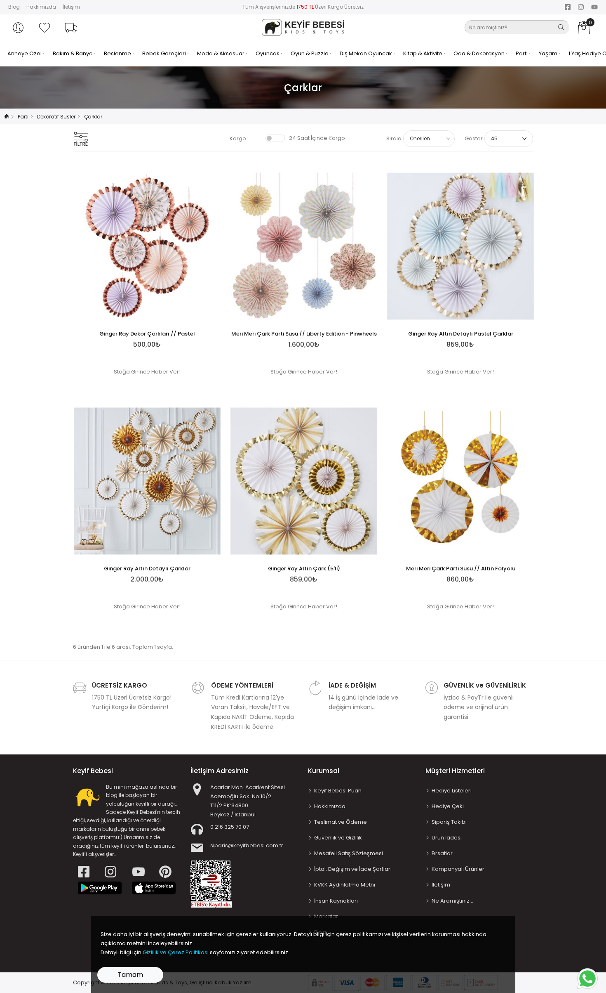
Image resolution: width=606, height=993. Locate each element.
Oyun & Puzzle (310, 53)
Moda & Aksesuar (221, 53)
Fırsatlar (442, 853)
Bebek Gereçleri (164, 53)
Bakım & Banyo (73, 53)
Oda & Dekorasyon (479, 53)
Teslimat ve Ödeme (340, 822)
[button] (18, 28)
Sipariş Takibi (449, 822)
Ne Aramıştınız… (452, 901)
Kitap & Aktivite (423, 53)
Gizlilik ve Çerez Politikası (176, 952)
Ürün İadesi (447, 838)
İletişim (71, 6)
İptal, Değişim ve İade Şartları (353, 869)
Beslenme (118, 53)
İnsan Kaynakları (336, 901)
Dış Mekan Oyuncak (366, 53)
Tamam (130, 974)
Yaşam (549, 53)
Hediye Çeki (448, 806)
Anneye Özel (25, 53)
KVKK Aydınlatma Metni (344, 885)
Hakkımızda (41, 6)
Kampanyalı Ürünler (458, 869)
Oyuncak (268, 53)
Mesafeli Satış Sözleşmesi (348, 853)
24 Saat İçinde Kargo (317, 138)
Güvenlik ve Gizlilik (338, 838)
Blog (14, 6)
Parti (522, 53)
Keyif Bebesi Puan (338, 790)
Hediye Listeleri (452, 790)
